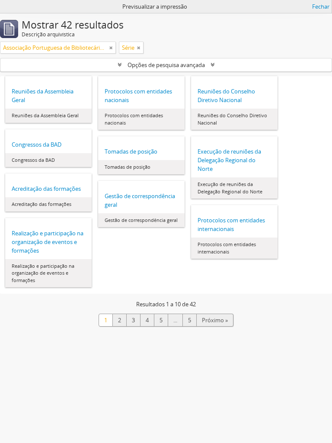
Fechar (320, 6)
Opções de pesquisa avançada (166, 65)
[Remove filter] (111, 47)
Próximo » (215, 320)
